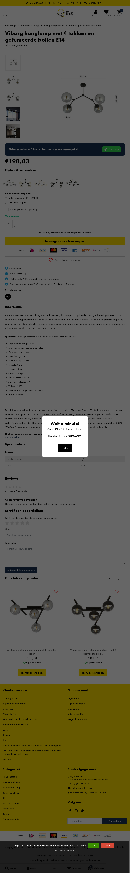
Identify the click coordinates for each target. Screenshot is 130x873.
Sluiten (65, 448)
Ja (93, 845)
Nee (108, 845)
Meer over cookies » (65, 850)
